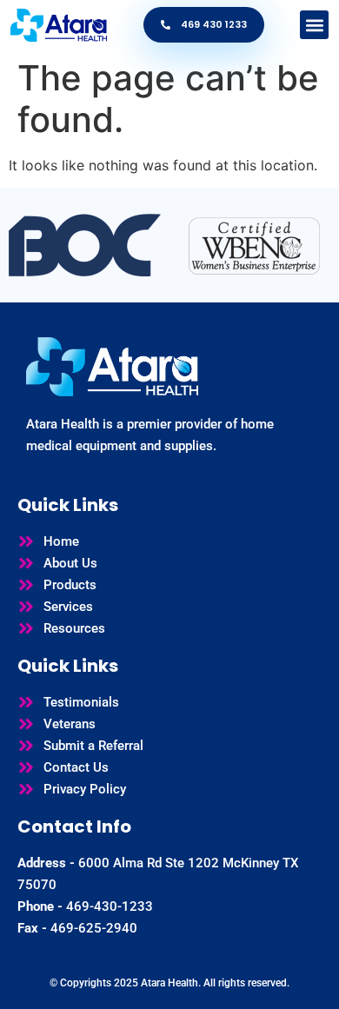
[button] (314, 24)
